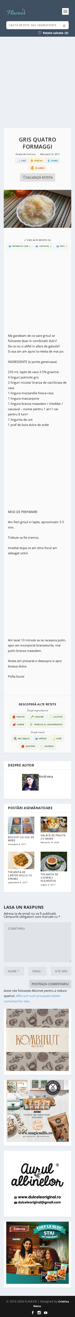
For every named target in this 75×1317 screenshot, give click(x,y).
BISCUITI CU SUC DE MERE (21, 839)
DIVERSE (47, 746)
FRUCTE (18, 717)
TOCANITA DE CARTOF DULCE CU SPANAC (20, 875)
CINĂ (56, 738)
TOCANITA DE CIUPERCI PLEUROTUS (49, 878)
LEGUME (37, 717)
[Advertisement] (37, 82)
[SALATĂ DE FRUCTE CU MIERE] (54, 824)
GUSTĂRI (28, 746)
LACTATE (56, 717)
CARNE (18, 724)
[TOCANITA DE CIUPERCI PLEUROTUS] (54, 861)
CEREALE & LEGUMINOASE (46, 724)
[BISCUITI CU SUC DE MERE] (21, 825)
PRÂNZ (40, 738)
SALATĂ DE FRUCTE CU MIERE (53, 837)
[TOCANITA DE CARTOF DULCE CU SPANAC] (21, 860)
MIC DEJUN (21, 738)
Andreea (31, 154)
